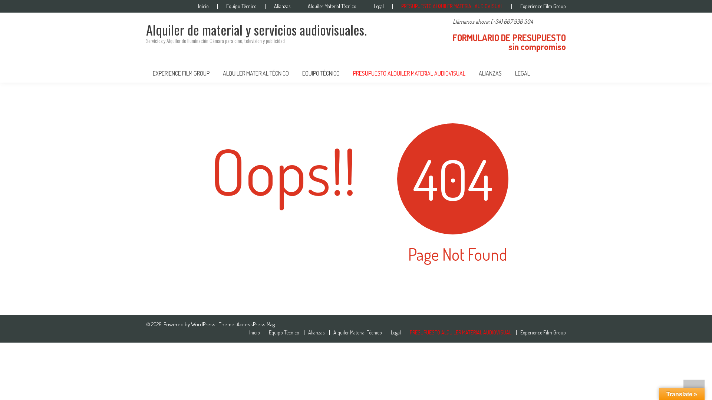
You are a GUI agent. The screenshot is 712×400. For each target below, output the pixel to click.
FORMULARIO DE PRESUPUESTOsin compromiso (509, 42)
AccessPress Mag (256, 324)
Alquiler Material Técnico (332, 6)
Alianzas (282, 6)
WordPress (204, 324)
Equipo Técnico (241, 6)
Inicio (203, 6)
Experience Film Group (543, 6)
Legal (379, 6)
